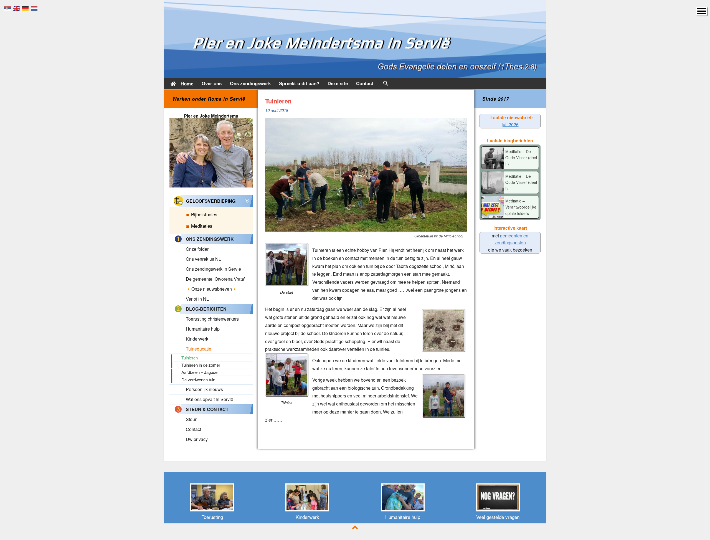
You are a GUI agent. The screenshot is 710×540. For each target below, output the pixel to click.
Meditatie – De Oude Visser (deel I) (521, 182)
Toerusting (212, 516)
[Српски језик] (8, 7)
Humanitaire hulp (402, 516)
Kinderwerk (307, 516)
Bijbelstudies (204, 214)
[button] (386, 84)
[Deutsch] (26, 7)
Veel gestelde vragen (497, 516)
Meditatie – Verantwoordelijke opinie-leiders (520, 207)
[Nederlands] (35, 7)
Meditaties (201, 225)
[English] (17, 7)
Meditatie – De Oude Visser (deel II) (521, 158)
